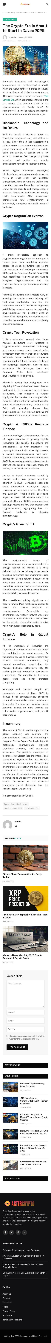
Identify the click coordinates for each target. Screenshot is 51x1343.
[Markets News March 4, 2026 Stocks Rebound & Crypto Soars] (25, 939)
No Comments (10, 41)
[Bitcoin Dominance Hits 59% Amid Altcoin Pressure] (10, 1165)
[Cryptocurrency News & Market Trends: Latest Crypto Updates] (10, 1118)
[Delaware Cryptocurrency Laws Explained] (10, 1087)
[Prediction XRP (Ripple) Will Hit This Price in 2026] (25, 898)
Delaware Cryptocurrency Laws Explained (21, 1250)
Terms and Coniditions (12, 1320)
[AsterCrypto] (25, 4)
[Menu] (4, 4)
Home (5, 12)
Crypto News (10, 19)
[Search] (46, 4)
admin (13, 37)
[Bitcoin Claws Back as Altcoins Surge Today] (25, 858)
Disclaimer (7, 1302)
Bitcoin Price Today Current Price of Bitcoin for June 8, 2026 (33, 1148)
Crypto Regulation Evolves (15, 804)
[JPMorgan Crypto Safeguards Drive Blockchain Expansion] (10, 1102)
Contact (6, 1298)
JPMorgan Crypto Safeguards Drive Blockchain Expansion (34, 1101)
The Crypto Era (31, 808)
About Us (7, 1294)
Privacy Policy (9, 1311)
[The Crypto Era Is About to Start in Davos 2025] (25, 60)
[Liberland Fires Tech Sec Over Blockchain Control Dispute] (10, 1134)
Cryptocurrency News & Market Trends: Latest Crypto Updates (34, 1117)
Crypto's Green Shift (13, 808)
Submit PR (7, 1315)
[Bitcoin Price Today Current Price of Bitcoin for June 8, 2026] (10, 1149)
